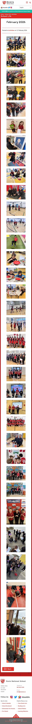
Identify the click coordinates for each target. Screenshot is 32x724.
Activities (11, 30)
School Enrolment (7, 706)
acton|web (25, 721)
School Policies (22, 708)
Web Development (17, 721)
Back (9, 669)
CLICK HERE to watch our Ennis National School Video (16, 11)
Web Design (7, 721)
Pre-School (5, 711)
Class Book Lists (22, 703)
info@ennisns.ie (21, 691)
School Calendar (6, 703)
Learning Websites (23, 711)
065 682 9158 (20, 687)
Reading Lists (21, 706)
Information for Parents (8, 708)
